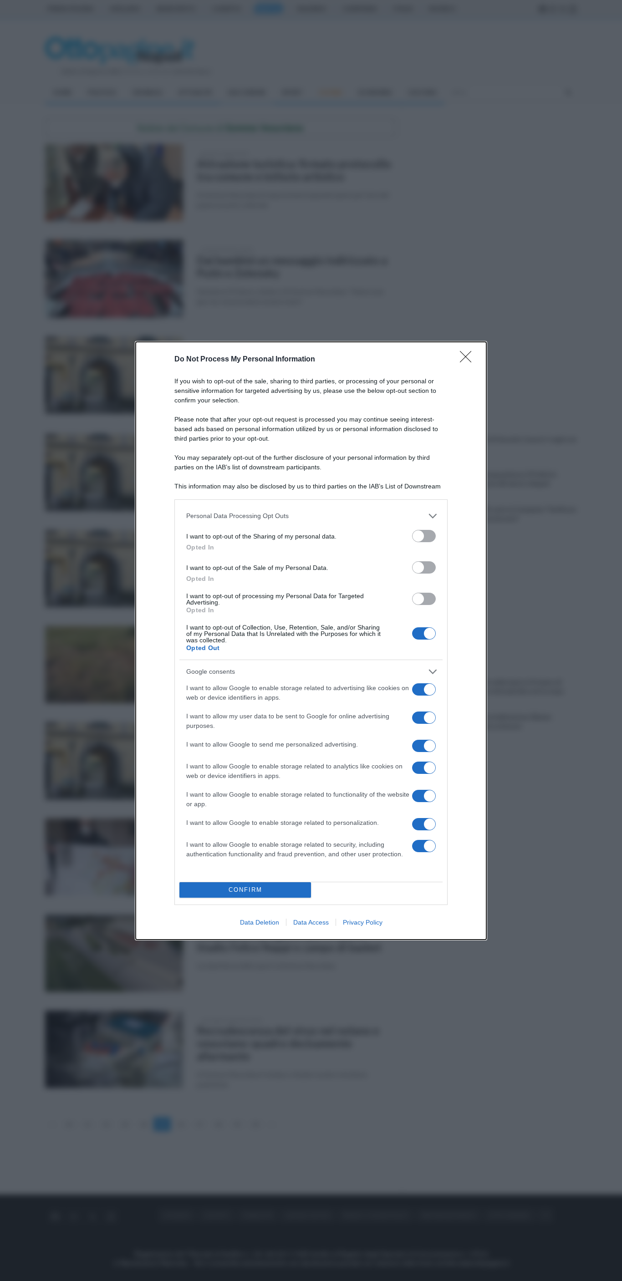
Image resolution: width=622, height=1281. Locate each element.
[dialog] (311, 641)
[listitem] (311, 516)
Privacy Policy (362, 922)
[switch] (424, 536)
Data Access (311, 922)
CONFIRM (245, 889)
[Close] (468, 359)
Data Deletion (259, 922)
